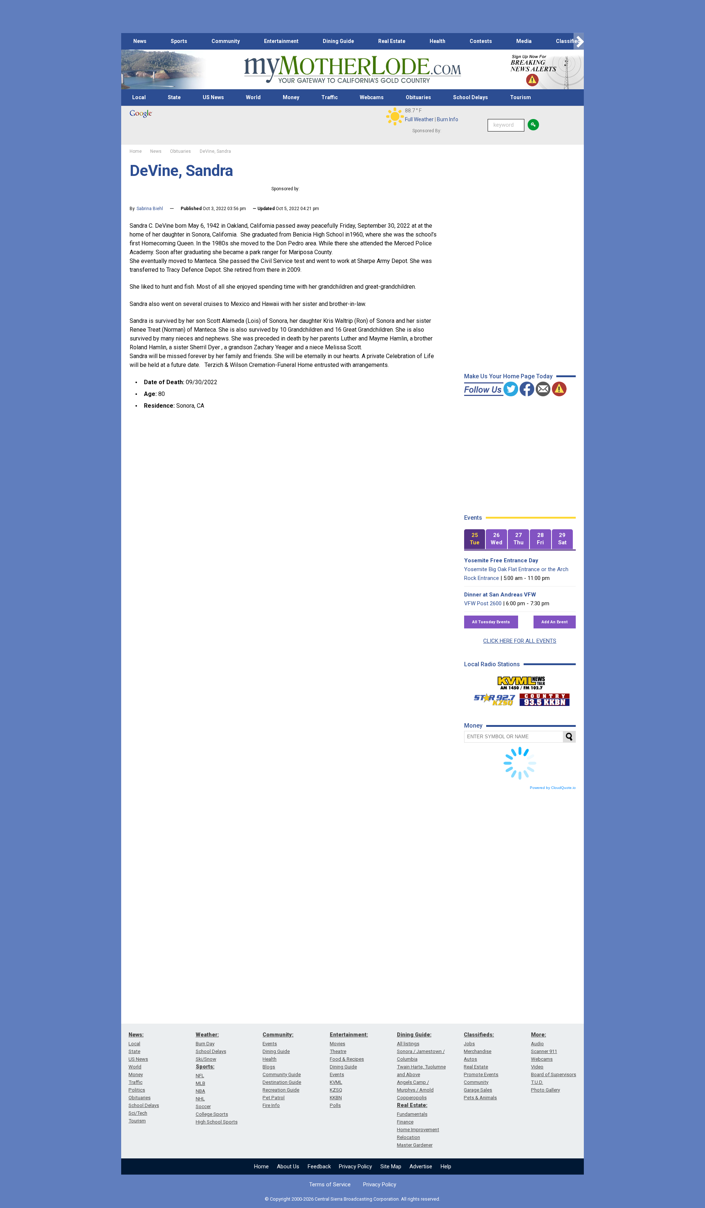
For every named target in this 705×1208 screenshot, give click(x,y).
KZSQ (336, 1090)
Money (291, 97)
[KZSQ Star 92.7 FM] (491, 697)
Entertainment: (349, 1034)
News (140, 41)
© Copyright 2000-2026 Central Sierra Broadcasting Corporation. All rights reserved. (352, 1199)
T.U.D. (537, 1082)
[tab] (474, 539)
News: (136, 1034)
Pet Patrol (274, 1097)
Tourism (520, 97)
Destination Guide (282, 1082)
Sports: (205, 1066)
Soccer (203, 1106)
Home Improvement (418, 1129)
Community (226, 41)
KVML (336, 1082)
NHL (200, 1098)
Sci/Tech (138, 1113)
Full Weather (419, 119)
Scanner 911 (544, 1051)
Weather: (207, 1034)
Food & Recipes (347, 1059)
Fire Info (271, 1105)
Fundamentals (412, 1114)
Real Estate (391, 41)
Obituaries (418, 97)
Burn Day (205, 1043)
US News (213, 97)
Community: (278, 1034)
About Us (288, 1166)
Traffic (329, 97)
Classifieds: (479, 1034)
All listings (408, 1043)
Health (437, 41)
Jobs (469, 1043)
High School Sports (217, 1122)
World (253, 97)
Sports (179, 41)
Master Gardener (415, 1145)
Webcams (372, 97)
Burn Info (447, 119)
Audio (537, 1043)
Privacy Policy (355, 1166)
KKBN (336, 1097)
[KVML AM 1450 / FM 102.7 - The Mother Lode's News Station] (521, 681)
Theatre (338, 1051)
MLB (200, 1083)
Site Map (390, 1166)
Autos (470, 1059)
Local (139, 97)
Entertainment (281, 41)
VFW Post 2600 (483, 603)
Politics (137, 1090)
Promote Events (481, 1074)
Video (537, 1067)
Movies (337, 1043)
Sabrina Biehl (150, 208)
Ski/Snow (206, 1059)
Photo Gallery (545, 1090)
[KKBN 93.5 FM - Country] (544, 697)
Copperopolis (412, 1097)
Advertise (420, 1166)
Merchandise (477, 1051)
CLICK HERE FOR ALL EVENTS (519, 641)
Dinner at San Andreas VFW (500, 594)
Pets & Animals (480, 1097)
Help (446, 1166)
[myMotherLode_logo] (352, 69)
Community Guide (282, 1074)
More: (538, 1034)
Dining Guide (338, 41)
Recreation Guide (281, 1090)
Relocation (408, 1137)
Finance (405, 1122)
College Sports (212, 1114)
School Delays (470, 97)
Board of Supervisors (553, 1074)
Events (270, 1043)
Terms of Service (330, 1184)
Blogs (269, 1067)
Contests (481, 41)
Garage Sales (478, 1090)
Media (524, 41)
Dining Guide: (414, 1034)
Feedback (319, 1166)
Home (261, 1166)
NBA (200, 1091)
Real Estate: (412, 1105)
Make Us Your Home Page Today (508, 376)
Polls (335, 1105)
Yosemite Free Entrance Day (501, 560)
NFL (200, 1075)
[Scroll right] (579, 41)
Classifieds (569, 41)
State (174, 97)
